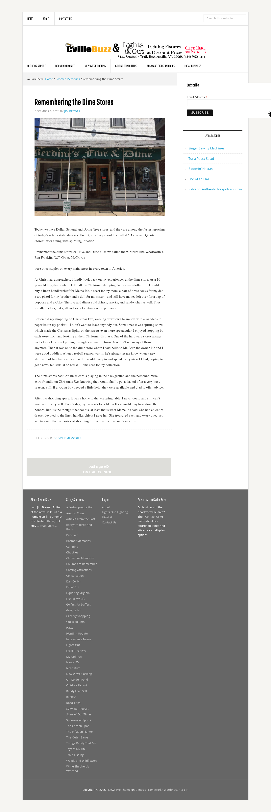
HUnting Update (77, 633)
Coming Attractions (79, 570)
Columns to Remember (81, 564)
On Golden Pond (77, 679)
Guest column (75, 622)
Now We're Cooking (79, 674)
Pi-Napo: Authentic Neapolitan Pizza (215, 189)
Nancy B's (72, 662)
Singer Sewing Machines (206, 148)
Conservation (75, 576)
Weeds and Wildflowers (81, 761)
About (106, 507)
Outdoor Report (76, 685)
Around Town (75, 513)
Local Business (76, 651)
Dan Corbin (73, 581)
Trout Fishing (75, 755)
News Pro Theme (119, 790)
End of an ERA (198, 179)
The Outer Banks (77, 737)
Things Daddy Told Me (81, 743)
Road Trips (73, 703)
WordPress (171, 790)
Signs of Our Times (78, 714)
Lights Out (73, 645)
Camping (72, 546)
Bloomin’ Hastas (200, 169)
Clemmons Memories (80, 558)
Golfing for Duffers (78, 604)
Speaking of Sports (78, 720)
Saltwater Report (77, 708)
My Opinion (74, 656)
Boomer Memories (67, 438)
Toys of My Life (76, 749)
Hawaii (70, 627)
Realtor (71, 697)
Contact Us (109, 522)
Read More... (48, 526)
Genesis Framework (148, 790)
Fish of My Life (75, 599)
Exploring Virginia (78, 593)
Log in (184, 790)
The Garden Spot (77, 726)
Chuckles (72, 552)
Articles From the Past (80, 519)
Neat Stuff (73, 668)
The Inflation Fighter (79, 732)
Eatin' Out (72, 587)
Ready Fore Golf (76, 691)
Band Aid (72, 535)
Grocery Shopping (78, 616)
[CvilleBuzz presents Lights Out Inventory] (135, 44)
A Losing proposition (79, 507)
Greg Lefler (73, 610)
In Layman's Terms (78, 639)
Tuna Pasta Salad (201, 158)
